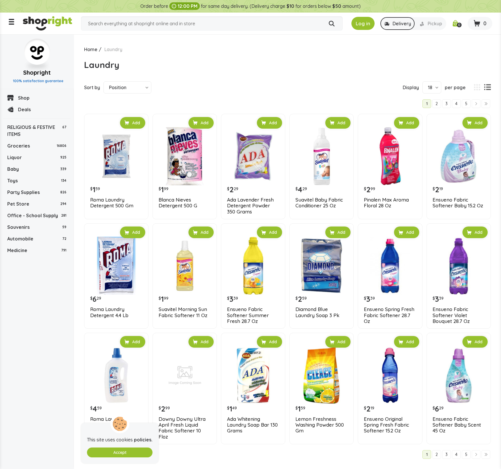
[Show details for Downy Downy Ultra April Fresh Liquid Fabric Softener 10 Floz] (185, 375)
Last (486, 103)
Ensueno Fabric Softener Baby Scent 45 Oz (457, 425)
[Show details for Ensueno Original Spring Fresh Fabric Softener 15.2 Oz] (390, 375)
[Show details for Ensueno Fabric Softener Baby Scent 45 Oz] (459, 375)
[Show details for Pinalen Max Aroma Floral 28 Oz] (390, 156)
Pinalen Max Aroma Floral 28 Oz (386, 203)
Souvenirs (36, 227)
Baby (36, 169)
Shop (24, 98)
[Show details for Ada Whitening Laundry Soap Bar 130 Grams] (253, 375)
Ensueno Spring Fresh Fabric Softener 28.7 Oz (389, 315)
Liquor (36, 157)
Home (90, 49)
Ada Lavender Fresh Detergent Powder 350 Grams (250, 206)
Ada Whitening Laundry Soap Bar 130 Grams (252, 425)
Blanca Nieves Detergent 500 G (178, 203)
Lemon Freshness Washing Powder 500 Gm (319, 425)
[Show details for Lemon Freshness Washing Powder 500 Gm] (322, 375)
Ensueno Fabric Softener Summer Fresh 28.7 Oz (248, 315)
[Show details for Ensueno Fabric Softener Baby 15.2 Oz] (459, 156)
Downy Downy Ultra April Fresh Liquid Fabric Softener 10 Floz (182, 428)
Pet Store (36, 204)
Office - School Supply (36, 215)
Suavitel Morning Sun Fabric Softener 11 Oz (183, 312)
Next (476, 103)
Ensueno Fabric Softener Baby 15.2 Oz (458, 203)
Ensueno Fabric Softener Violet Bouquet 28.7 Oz (451, 315)
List (487, 87)
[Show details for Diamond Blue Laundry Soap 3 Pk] (322, 266)
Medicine (36, 250)
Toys (36, 181)
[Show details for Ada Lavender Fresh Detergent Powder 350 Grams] (253, 156)
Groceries (36, 146)
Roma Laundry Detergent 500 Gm (111, 203)
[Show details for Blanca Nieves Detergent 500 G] (185, 156)
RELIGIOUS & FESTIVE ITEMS (36, 130)
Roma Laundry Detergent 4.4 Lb (109, 312)
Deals (24, 109)
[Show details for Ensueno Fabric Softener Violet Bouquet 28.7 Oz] (459, 266)
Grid (476, 87)
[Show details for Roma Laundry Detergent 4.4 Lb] (116, 266)
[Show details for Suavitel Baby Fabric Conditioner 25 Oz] (322, 156)
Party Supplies (36, 192)
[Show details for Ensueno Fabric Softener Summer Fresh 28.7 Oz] (253, 266)
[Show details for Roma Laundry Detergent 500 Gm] (116, 156)
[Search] (331, 24)
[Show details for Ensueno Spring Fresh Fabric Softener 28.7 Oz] (390, 266)
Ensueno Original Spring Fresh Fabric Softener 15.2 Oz (386, 425)
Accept (119, 452)
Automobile (36, 239)
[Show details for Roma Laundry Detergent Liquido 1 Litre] (116, 375)
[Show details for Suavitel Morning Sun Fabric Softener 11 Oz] (185, 266)
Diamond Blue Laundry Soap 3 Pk (317, 312)
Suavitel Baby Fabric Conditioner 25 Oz (319, 203)
